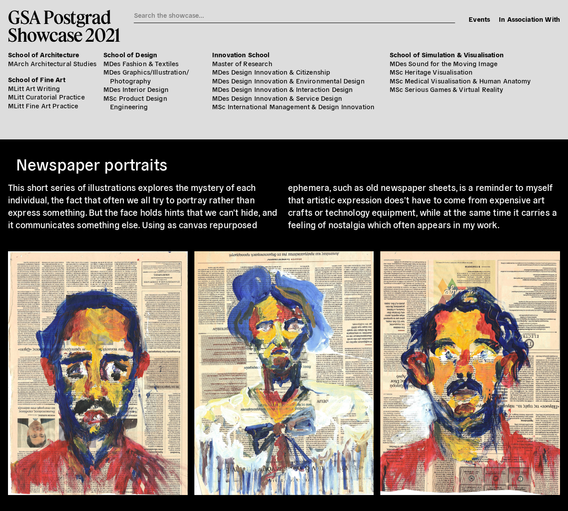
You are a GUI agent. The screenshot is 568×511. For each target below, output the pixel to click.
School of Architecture (43, 54)
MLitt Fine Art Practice (43, 105)
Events (479, 19)
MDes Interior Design (136, 89)
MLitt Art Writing (34, 88)
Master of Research (242, 63)
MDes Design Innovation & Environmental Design (288, 80)
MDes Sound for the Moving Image (444, 63)
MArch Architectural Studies (52, 63)
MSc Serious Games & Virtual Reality (446, 89)
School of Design (130, 54)
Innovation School (241, 54)
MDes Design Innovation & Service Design (277, 98)
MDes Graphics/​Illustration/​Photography (146, 76)
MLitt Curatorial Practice (46, 96)
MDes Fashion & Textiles (140, 63)
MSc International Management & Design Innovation (293, 106)
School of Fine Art (36, 79)
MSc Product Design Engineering (135, 102)
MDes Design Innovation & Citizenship (271, 71)
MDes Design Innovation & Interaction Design (282, 89)
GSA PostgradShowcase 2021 (64, 25)
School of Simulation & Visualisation (447, 54)
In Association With (529, 19)
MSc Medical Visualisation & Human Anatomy (460, 80)
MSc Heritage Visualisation (431, 71)
